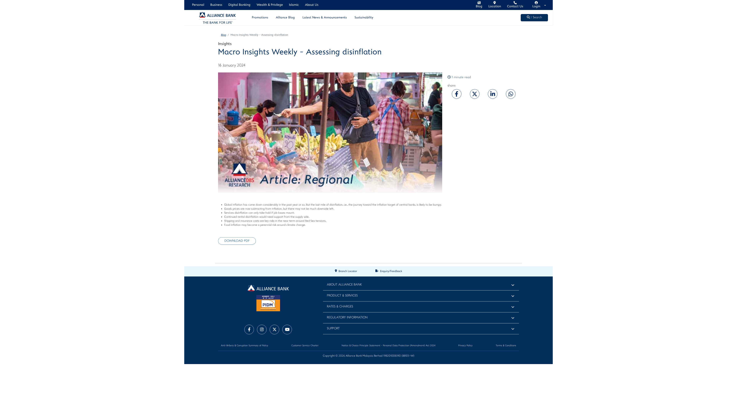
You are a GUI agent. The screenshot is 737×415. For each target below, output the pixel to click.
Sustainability (363, 18)
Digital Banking (239, 5)
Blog (223, 35)
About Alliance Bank (344, 285)
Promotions (260, 18)
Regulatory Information (347, 318)
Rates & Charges (340, 307)
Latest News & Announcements (324, 18)
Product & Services (342, 296)
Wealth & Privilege (270, 5)
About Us (311, 5)
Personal (198, 5)
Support (333, 328)
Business (216, 5)
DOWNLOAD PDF (237, 241)
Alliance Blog (285, 18)
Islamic (294, 5)
